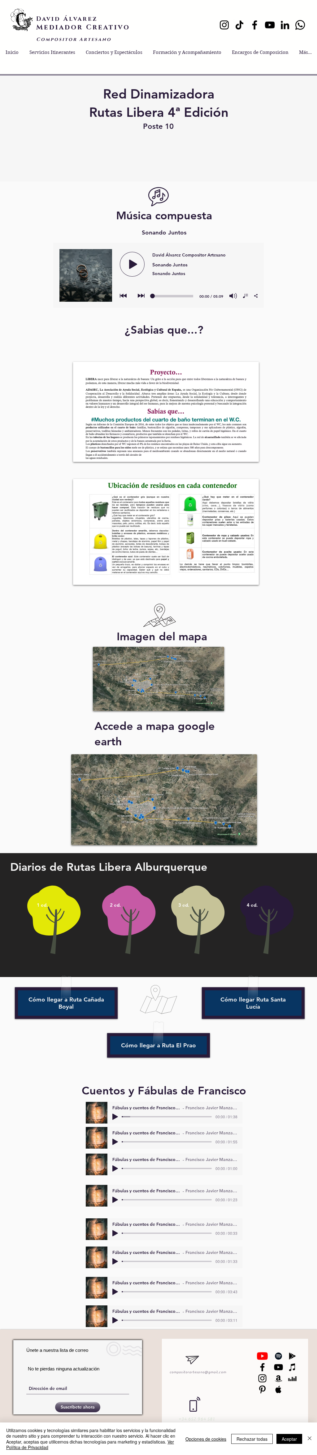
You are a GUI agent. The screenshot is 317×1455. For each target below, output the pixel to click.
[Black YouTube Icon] (278, 1367)
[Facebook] (255, 25)
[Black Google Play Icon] (292, 1356)
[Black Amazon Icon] (278, 1378)
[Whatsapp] (300, 25)
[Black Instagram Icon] (262, 1378)
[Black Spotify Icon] (278, 1356)
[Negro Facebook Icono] (262, 1367)
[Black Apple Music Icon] (278, 1389)
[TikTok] (239, 25)
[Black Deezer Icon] (292, 1378)
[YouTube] (270, 25)
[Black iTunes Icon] (292, 1367)
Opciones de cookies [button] (205, 1439)
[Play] (115, 1117)
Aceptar (289, 1439)
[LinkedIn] (285, 25)
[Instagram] (224, 25)
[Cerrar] (309, 1438)
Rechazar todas (252, 1439)
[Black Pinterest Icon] (262, 1389)
